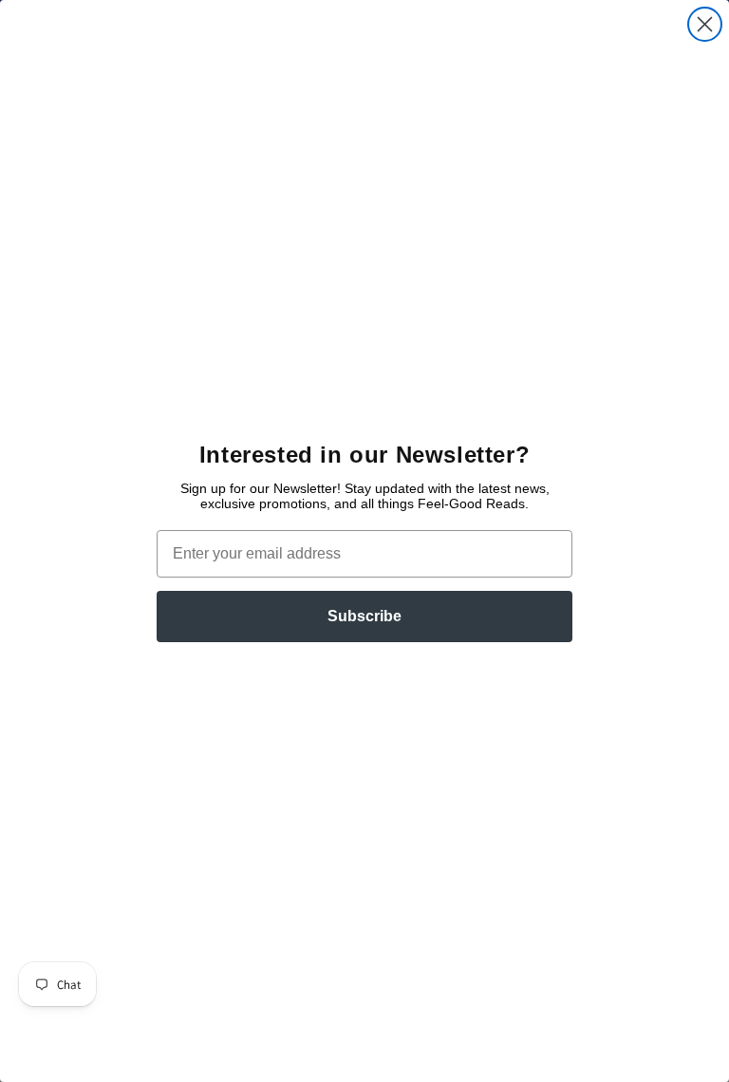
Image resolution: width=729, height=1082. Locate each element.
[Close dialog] (704, 24)
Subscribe (364, 616)
